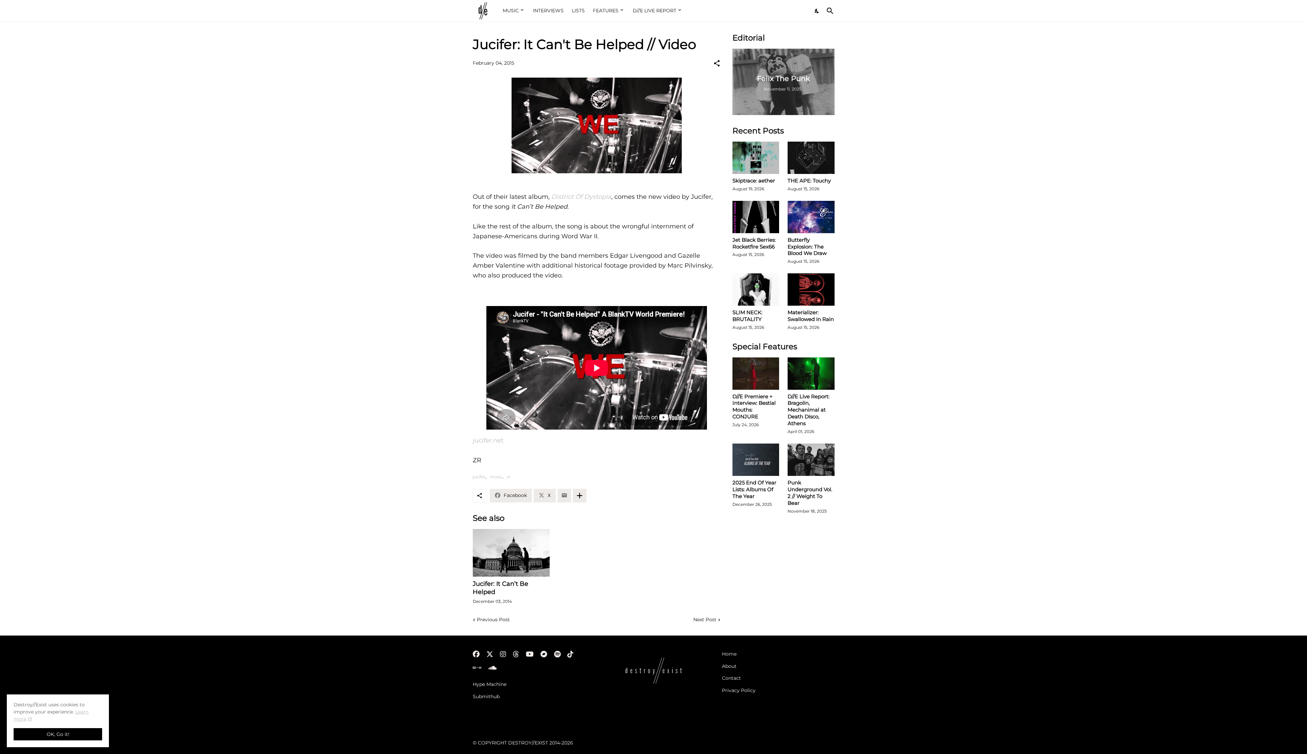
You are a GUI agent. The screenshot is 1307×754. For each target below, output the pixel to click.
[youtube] (530, 654)
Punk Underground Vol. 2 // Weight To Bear (810, 492)
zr (509, 476)
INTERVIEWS (548, 10)
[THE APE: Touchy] (811, 158)
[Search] (829, 11)
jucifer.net (488, 440)
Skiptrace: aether (753, 180)
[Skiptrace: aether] (755, 158)
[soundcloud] (492, 667)
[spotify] (557, 654)
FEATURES (605, 10)
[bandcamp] (543, 654)
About (729, 666)
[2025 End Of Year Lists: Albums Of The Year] (755, 460)
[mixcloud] (477, 667)
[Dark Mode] (817, 11)
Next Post (704, 619)
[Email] (564, 495)
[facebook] (476, 654)
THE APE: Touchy (809, 180)
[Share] (717, 63)
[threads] (516, 654)
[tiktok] (570, 654)
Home (729, 654)
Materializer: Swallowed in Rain (811, 315)
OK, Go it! (58, 734)
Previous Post (493, 619)
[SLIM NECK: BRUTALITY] (755, 289)
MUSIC (511, 10)
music (496, 476)
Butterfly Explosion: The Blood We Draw (807, 247)
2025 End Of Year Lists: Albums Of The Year (754, 489)
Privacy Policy (739, 690)
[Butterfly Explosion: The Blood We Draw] (811, 217)
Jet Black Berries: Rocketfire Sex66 (754, 243)
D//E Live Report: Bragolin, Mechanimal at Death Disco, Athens (808, 410)
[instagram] (503, 654)
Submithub (486, 696)
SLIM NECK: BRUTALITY (747, 315)
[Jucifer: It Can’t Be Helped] (511, 553)
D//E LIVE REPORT (654, 10)
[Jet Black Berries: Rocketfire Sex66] (755, 217)
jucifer (479, 476)
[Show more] (579, 495)
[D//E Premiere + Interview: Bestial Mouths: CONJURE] (755, 373)
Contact (731, 678)
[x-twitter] (489, 654)
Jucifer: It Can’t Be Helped (500, 588)
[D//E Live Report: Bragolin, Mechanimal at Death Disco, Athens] (811, 373)
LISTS (578, 10)
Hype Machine (489, 684)
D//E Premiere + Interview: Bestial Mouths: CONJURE (754, 406)
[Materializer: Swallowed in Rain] (811, 289)
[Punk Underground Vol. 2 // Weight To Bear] (811, 460)
